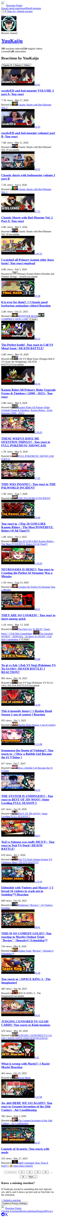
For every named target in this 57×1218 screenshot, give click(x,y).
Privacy (49, 1211)
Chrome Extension (10, 1211)
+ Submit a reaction (11, 1200)
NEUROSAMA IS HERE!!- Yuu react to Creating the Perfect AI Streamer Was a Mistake (27, 573)
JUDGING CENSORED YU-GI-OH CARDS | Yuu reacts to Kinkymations (25, 1023)
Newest (18, 65)
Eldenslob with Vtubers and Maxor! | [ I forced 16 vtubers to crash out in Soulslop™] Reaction (27, 891)
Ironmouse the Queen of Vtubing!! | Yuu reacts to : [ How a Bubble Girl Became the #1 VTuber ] (27, 754)
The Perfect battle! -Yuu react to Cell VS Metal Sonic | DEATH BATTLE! (27, 346)
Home (4, 8)
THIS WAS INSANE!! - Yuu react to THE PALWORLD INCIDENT (28, 486)
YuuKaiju (12, 41)
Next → (32, 1177)
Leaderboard (19, 8)
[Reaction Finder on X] (6, 1215)
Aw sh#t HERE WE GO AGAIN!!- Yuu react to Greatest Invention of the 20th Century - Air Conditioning (26, 1106)
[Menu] (2, 15)
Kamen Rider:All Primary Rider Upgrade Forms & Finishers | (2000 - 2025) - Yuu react (28, 393)
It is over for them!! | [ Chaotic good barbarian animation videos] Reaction (26, 303)
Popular (7, 65)
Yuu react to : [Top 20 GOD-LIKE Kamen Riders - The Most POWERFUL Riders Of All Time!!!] (27, 527)
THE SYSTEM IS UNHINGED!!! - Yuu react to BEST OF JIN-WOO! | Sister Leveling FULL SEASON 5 (27, 799)
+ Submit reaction (24, 11)
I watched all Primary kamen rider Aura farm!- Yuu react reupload (27, 261)
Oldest (27, 65)
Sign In (11, 11)
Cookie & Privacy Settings (15, 1203)
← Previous (10, 1172)
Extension (36, 8)
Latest (10, 8)
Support (41, 1211)
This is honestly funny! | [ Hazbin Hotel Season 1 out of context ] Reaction (26, 712)
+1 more (32, 319)
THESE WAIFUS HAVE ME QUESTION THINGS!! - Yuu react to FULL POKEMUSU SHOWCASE (25, 442)
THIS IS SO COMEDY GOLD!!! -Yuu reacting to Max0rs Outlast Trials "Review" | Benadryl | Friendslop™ (26, 937)
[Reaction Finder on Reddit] (3, 1215)
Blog (28, 8)
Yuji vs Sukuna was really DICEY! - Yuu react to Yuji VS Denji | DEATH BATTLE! (27, 845)
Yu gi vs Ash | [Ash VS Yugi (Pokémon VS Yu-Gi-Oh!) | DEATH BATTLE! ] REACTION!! (28, 669)
